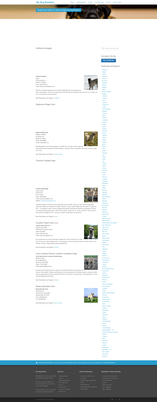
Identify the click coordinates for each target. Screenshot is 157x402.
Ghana (104, 133)
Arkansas (104, 80)
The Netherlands (106, 321)
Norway (104, 242)
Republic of (105, 275)
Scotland (104, 288)
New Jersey (105, 227)
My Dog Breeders (45, 2)
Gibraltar (104, 135)
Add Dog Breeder (81, 2)
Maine (103, 185)
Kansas (104, 168)
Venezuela (105, 340)
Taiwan (104, 312)
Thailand (104, 319)
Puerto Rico (105, 271)
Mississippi (105, 205)
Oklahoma (105, 249)
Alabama (104, 69)
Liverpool (104, 179)
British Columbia (106, 91)
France (104, 126)
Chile (103, 100)
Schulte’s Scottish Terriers (87, 376)
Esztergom (105, 120)
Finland (104, 122)
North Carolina (58, 303)
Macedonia (105, 183)
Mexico (104, 198)
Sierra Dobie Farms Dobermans (88, 387)
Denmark (104, 113)
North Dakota (105, 240)
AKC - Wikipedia (106, 389)
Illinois (104, 146)
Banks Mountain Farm (45, 286)
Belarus (104, 85)
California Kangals (44, 48)
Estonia (104, 118)
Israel (103, 159)
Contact (90, 2)
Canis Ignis (83, 378)
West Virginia (105, 351)
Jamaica (104, 163)
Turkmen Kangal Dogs (45, 160)
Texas (56, 216)
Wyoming (104, 356)
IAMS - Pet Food (106, 384)
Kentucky (104, 170)
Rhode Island (105, 277)
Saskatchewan (106, 286)
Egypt (103, 115)
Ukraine (104, 325)
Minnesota (105, 203)
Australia (104, 83)
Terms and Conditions (64, 389)
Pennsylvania (105, 258)
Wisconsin (105, 354)
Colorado (104, 102)
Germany (104, 131)
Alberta (104, 74)
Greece (104, 137)
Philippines (105, 262)
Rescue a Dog (117, 2)
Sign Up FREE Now (108, 60)
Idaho (103, 144)
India (103, 148)
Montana (104, 209)
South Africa (105, 297)
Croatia (104, 107)
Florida (104, 124)
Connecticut (105, 104)
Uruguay (104, 336)
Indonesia (104, 153)
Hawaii (104, 139)
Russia (104, 282)
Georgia (104, 128)
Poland (104, 264)
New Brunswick (106, 218)
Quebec (104, 273)
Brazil (103, 89)
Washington (105, 347)
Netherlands (105, 214)
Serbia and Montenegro (108, 292)
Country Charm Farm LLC (47, 223)
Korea (103, 172)
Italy (103, 161)
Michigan (104, 201)
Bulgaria (104, 93)
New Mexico (105, 229)
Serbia (104, 290)
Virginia (56, 247)
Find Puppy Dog (99, 2)
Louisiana (104, 181)
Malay (103, 187)
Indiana (104, 150)
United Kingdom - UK (107, 330)
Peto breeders (84, 389)
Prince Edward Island (107, 268)
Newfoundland (106, 220)
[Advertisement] (78, 32)
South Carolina (58, 154)
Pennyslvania (105, 260)
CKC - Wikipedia (106, 387)
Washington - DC (106, 349)
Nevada (57, 280)
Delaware (104, 111)
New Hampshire (106, 225)
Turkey (104, 323)
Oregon (104, 253)
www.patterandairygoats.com (48, 200)
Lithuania (104, 177)
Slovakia (104, 295)
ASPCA (104, 382)
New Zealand (105, 233)
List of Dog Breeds (107, 380)
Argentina (104, 76)
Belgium (104, 87)
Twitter (112, 399)
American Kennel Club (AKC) (110, 376)
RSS (119, 399)
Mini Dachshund (84, 384)
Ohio (103, 247)
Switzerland (105, 310)
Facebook (116, 399)
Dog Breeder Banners (64, 380)
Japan (103, 166)
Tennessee (105, 314)
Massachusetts (106, 196)
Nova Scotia (105, 244)
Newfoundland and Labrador (109, 223)
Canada (104, 98)
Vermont (104, 343)
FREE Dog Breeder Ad (109, 362)
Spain (103, 303)
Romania (104, 279)
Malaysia (104, 190)
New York (104, 231)
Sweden (104, 308)
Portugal (104, 266)
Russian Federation (107, 284)
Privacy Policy (62, 387)
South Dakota (105, 301)
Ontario (104, 251)
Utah (103, 338)
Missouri (104, 207)
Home (72, 2)
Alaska (104, 72)
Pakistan (104, 255)
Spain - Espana (106, 306)
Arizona (104, 78)
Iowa (103, 155)
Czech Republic (106, 109)
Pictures (108, 2)
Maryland (104, 194)
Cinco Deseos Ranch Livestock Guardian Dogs (56, 253)
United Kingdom (106, 327)
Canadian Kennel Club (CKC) (109, 378)
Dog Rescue (62, 391)
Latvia (103, 174)
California (57, 98)
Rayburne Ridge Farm (45, 104)
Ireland (104, 157)
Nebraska (104, 212)
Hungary (104, 142)
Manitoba (104, 192)
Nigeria (104, 236)
